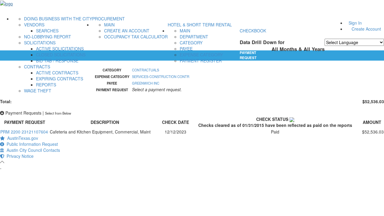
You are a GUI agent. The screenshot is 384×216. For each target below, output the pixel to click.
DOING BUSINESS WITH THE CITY (58, 19)
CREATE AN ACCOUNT (126, 31)
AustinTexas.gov (21, 138)
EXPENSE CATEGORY (201, 55)
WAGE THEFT (37, 91)
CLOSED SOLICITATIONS (61, 55)
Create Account (366, 29)
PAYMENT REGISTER (201, 61)
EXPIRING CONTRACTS (59, 79)
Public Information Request (31, 144)
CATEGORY (191, 43)
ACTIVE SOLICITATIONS (60, 49)
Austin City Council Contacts (32, 150)
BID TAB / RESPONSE (57, 61)
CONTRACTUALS (145, 70)
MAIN (109, 25)
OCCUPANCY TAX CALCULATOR (136, 37)
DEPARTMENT (194, 37)
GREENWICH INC (145, 83)
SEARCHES (47, 31)
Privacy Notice (19, 156)
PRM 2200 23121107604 (24, 132)
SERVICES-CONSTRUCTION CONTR (160, 76)
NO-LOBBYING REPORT (47, 37)
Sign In (355, 23)
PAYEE (186, 49)
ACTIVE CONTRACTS (57, 73)
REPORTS (46, 85)
